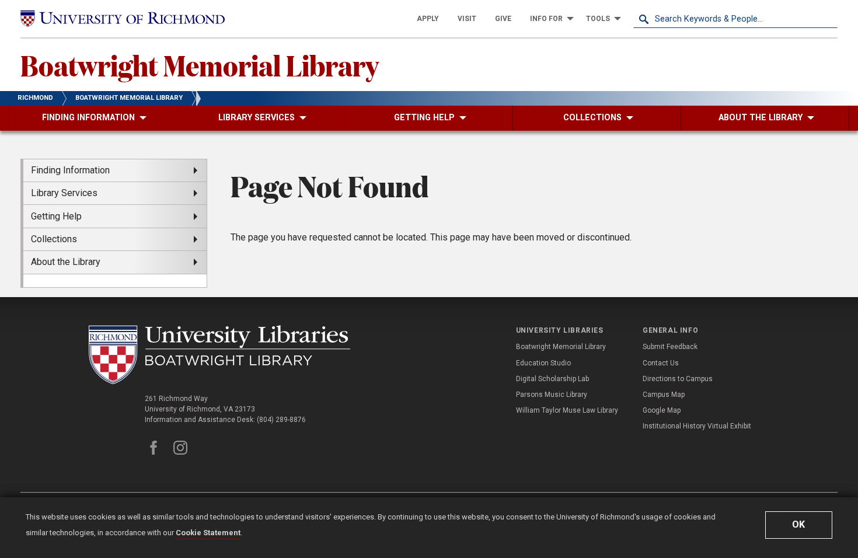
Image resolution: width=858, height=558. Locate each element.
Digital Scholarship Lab (552, 379)
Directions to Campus (678, 379)
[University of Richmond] (122, 19)
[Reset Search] (828, 19)
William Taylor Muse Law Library (567, 410)
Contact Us (661, 363)
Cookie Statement (208, 532)
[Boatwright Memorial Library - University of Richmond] (219, 354)
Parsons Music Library (551, 394)
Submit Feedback (670, 347)
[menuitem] (427, 19)
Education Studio (543, 363)
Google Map (662, 410)
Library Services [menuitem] (64, 192)
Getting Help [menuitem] (56, 216)
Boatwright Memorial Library (199, 65)
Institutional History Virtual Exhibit (697, 426)
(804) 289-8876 (281, 420)
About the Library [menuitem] (65, 261)
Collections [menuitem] (54, 239)
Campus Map (664, 394)
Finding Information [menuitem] (70, 170)
